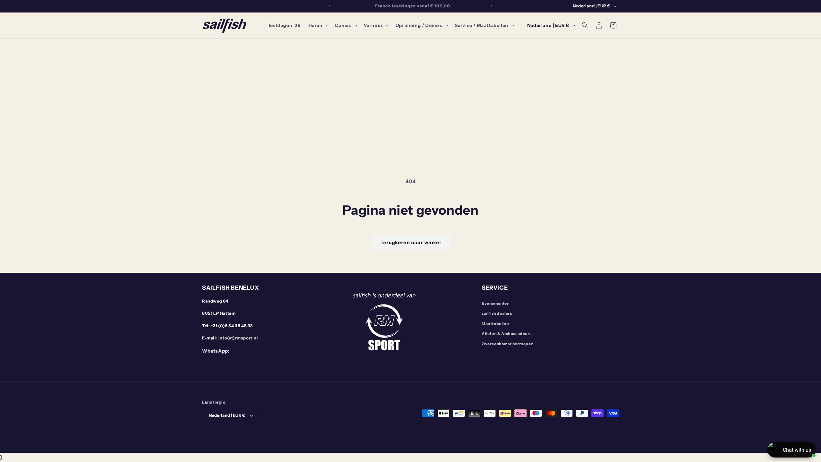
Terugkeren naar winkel (410, 242)
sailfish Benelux (233, 438)
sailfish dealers (497, 313)
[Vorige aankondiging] (329, 6)
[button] (318, 25)
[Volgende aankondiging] (492, 6)
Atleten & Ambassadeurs (506, 333)
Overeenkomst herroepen (507, 343)
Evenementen (496, 303)
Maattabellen (495, 323)
